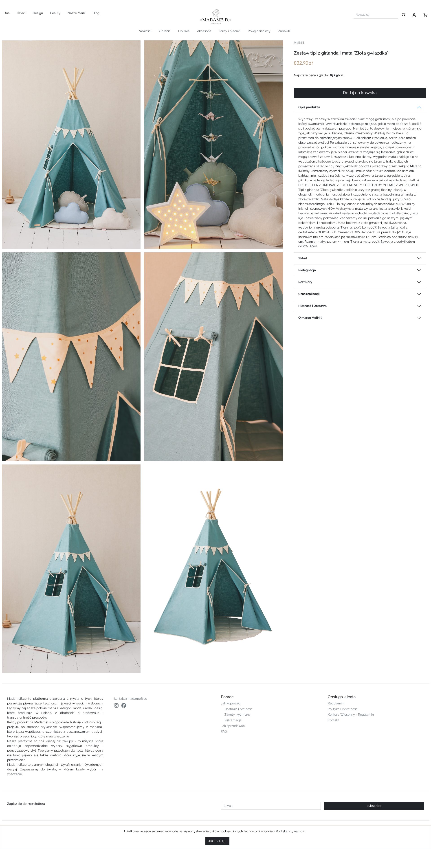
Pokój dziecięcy (259, 31)
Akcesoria (204, 31)
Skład (302, 258)
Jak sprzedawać (233, 726)
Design (38, 13)
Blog (96, 13)
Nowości (145, 31)
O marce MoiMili (310, 317)
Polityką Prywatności (291, 831)
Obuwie (183, 31)
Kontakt (333, 720)
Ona (7, 13)
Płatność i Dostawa (312, 306)
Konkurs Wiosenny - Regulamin (351, 714)
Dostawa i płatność (238, 709)
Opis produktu (309, 107)
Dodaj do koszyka (360, 92)
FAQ (224, 731)
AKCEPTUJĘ (217, 841)
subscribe (374, 805)
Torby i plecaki (229, 31)
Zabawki (284, 31)
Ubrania (165, 31)
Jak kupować (230, 703)
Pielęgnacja (307, 270)
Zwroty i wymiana (237, 714)
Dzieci (21, 13)
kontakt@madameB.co (130, 698)
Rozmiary (305, 282)
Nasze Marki (77, 13)
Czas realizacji (309, 294)
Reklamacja (233, 720)
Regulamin (335, 703)
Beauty (55, 13)
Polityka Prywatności (343, 709)
